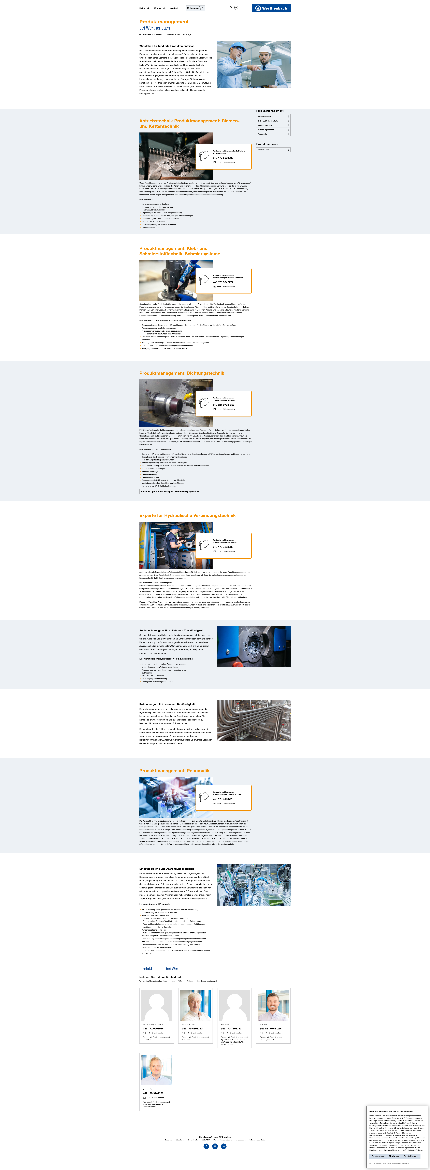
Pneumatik (262, 134)
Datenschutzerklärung (222, 1140)
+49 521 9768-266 (271, 1028)
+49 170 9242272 (153, 1093)
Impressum (241, 1140)
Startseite (147, 34)
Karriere (168, 1140)
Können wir (160, 8)
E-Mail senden (228, 162)
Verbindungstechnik (266, 129)
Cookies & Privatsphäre (221, 1137)
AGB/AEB (206, 1140)
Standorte (180, 1140)
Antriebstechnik (264, 116)
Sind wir (174, 8)
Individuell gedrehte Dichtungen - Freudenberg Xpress (168, 491)
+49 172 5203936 (153, 1028)
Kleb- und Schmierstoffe (268, 121)
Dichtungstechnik (265, 125)
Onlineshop (193, 8)
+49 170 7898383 (231, 1028)
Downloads (193, 1140)
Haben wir (144, 8)
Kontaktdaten (263, 150)
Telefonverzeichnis (257, 1140)
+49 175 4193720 (192, 1028)
